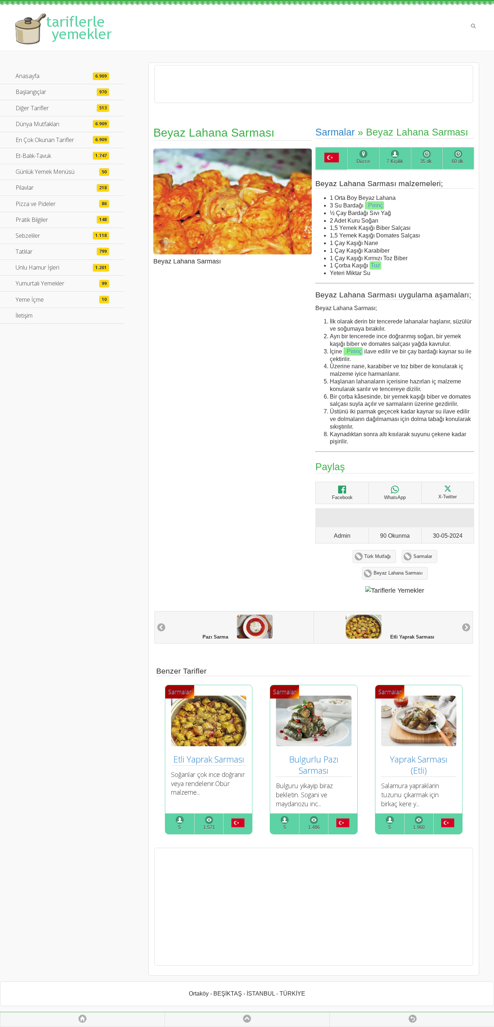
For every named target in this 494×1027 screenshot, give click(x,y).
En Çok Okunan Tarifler (61, 140)
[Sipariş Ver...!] (366, 205)
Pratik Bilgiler (61, 220)
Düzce (363, 161)
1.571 (209, 827)
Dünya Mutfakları (61, 124)
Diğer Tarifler (61, 108)
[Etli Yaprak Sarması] (208, 743)
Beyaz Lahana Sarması (398, 573)
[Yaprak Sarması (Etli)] (418, 743)
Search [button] (473, 26)
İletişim (24, 315)
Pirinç (375, 205)
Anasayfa (61, 76)
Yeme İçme (61, 300)
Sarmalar (335, 132)
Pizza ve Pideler (61, 204)
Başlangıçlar (61, 92)
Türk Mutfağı (377, 556)
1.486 (314, 827)
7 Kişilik (395, 161)
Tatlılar (61, 251)
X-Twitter (447, 496)
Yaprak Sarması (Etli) (420, 764)
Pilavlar (61, 188)
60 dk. (458, 161)
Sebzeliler (61, 236)
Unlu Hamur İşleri (61, 267)
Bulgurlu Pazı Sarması (315, 764)
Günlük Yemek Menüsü (61, 172)
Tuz (375, 265)
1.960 (419, 827)
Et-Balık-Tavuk (61, 156)
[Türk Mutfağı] (331, 158)
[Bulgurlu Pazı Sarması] (313, 743)
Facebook (342, 497)
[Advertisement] (313, 906)
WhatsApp (395, 497)
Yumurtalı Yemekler (61, 283)
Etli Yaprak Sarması (408, 637)
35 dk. (426, 161)
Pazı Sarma (220, 637)
